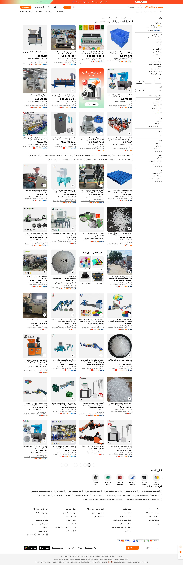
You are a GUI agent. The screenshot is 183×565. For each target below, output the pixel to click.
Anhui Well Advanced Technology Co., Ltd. (63, 241)
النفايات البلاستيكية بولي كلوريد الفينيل (41, 491)
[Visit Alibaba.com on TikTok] (27, 534)
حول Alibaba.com (154, 509)
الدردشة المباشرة (71, 516)
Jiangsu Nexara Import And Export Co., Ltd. (119, 198)
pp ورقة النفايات (78, 159)
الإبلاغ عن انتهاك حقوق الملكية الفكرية (65, 527)
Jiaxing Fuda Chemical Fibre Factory (121, 411)
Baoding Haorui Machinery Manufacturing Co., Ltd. (119, 284)
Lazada (91, 556)
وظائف (157, 523)
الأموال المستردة (71, 523)
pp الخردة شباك (59, 491)
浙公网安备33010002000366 (123, 562)
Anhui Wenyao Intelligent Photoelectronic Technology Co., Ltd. (91, 60)
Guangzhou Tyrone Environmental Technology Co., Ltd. (63, 368)
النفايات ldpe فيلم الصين (124, 495)
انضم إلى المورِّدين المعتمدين (40, 523)
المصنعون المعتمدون (98, 513)
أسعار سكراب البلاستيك (44, 495)
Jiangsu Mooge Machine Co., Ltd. (37, 284)
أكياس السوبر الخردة (141, 495)
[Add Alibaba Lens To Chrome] (132, 548)
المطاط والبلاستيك (121, 18)
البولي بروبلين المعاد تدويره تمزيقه (121, 155)
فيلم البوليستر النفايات (124, 159)
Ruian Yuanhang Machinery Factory (37, 327)
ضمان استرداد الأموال (125, 516)
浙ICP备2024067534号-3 (140, 562)
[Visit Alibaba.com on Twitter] (39, 534)
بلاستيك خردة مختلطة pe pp (93, 491)
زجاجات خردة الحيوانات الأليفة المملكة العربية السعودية (100, 159)
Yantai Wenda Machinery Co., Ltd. (122, 148)
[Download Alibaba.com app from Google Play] (30, 548)
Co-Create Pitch (154, 516)
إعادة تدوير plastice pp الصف (113, 491)
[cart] (49, 7)
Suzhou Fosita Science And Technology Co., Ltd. (91, 368)
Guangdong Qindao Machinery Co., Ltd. (64, 201)
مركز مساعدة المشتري (69, 513)
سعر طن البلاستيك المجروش (63, 495)
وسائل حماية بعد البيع (125, 523)
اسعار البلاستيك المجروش (81, 495)
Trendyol (111, 556)
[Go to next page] (62, 465)
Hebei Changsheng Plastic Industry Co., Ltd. (119, 368)
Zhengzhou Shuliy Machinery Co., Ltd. (93, 327)
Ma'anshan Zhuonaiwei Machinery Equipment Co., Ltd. (91, 201)
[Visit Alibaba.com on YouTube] (31, 534)
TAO (106, 556)
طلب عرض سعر (99, 516)
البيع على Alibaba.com (41, 513)
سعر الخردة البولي (34, 155)
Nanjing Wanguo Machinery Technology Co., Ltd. (35, 370)
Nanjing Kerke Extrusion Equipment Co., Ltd (35, 146)
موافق (139, 82)
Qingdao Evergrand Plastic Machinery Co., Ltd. (63, 327)
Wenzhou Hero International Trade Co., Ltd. (119, 327)
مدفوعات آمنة (127, 513)
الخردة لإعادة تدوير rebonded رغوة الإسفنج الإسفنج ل (57, 155)
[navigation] (148, 241)
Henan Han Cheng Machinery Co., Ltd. (64, 62)
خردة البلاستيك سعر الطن (75, 491)
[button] (73, 7)
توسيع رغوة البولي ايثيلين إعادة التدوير (84, 155)
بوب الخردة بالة (155, 495)
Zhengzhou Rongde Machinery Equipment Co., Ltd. (35, 105)
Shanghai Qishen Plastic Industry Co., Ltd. (63, 287)
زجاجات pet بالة (64, 159)
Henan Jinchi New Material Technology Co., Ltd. (119, 244)
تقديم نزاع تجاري (71, 520)
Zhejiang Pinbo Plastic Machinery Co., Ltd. (35, 198)
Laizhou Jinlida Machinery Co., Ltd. (94, 240)
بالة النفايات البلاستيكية (130, 491)
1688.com (72, 556)
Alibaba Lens (152, 548)
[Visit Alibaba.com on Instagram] (35, 534)
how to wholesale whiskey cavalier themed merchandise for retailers (103, 499)
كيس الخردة (52, 159)
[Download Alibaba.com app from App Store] (44, 548)
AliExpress (64, 556)
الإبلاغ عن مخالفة (71, 531)
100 (66, 465)
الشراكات (45, 527)
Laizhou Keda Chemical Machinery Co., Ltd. (63, 411)
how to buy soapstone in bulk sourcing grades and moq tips (143, 499)
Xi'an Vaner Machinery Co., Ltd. (38, 62)
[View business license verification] (109, 562)
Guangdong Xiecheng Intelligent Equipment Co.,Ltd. (91, 414)
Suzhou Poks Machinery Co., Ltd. (94, 452)
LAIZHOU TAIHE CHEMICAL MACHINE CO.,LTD (35, 414)
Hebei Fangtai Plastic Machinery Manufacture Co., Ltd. (63, 105)
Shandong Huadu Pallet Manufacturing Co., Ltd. (119, 60)
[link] (180, 546)
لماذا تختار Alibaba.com (152, 513)
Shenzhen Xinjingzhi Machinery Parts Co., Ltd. (119, 105)
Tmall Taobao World (82, 556)
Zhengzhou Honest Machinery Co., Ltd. (64, 146)
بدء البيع (46, 516)
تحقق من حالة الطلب (42, 520)
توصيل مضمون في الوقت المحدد (122, 520)
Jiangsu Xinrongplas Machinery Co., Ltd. (64, 454)
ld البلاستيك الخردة (103, 155)
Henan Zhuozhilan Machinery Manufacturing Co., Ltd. (91, 148)
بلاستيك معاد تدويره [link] (107, 18)
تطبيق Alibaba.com (57, 548)
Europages (119, 556)
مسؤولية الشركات (154, 520)
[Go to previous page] (92, 465)
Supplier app (89, 548)
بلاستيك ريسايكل (97, 495)
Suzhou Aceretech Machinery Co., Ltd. (36, 244)
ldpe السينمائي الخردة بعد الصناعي (150, 491)
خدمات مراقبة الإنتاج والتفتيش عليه (121, 527)
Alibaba (131, 18)
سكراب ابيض (110, 495)
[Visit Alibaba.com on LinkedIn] (43, 534)
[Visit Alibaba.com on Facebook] (47, 534)
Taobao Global (99, 556)
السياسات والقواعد (126, 531)
